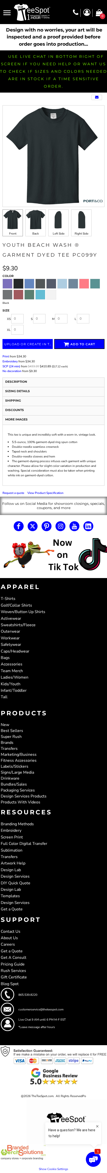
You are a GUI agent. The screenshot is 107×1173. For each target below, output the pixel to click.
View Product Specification (45, 493)
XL (9, 330)
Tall (4, 697)
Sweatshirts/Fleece (18, 625)
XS (9, 319)
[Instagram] (60, 526)
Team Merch (12, 671)
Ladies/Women (14, 677)
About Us (9, 938)
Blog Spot (10, 984)
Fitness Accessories (19, 760)
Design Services (15, 876)
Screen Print (12, 837)
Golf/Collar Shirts (16, 605)
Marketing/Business (19, 754)
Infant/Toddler (14, 690)
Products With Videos (20, 802)
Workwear (10, 638)
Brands (7, 742)
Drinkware (10, 778)
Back (35, 234)
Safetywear (11, 644)
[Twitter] (33, 526)
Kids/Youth (10, 684)
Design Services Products (24, 796)
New (5, 724)
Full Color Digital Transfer (24, 843)
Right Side (81, 234)
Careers (8, 944)
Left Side (58, 234)
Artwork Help (13, 863)
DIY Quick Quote (15, 883)
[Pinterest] (47, 526)
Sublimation (11, 850)
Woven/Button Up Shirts (23, 612)
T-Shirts (8, 598)
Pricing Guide (13, 964)
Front (12, 234)
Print (5, 356)
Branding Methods (17, 824)
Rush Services (13, 970)
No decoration (11, 371)
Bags (5, 657)
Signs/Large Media (17, 772)
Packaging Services (18, 790)
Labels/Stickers (14, 766)
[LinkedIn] (88, 526)
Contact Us (10, 931)
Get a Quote (12, 909)
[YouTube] (74, 526)
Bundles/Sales (14, 784)
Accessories (11, 664)
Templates (10, 896)
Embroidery (10, 361)
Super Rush (11, 736)
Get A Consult (13, 957)
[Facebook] (19, 526)
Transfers (9, 748)
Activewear (11, 618)
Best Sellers (12, 730)
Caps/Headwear (15, 651)
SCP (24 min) (11, 366)
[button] (53, 555)
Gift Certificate (14, 977)
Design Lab (11, 870)
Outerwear (10, 631)
